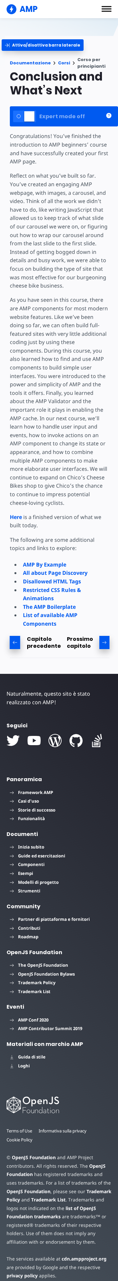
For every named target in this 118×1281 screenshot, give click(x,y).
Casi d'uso (28, 801)
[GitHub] (76, 740)
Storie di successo (36, 810)
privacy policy (22, 1275)
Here (16, 517)
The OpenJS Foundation (43, 965)
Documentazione (30, 63)
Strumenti (29, 891)
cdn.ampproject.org (84, 1259)
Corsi (64, 63)
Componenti (31, 864)
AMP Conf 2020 (33, 1020)
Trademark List (34, 991)
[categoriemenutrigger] (43, 45)
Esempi (25, 873)
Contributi (29, 928)
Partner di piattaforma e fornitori (54, 919)
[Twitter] (13, 740)
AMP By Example (44, 564)
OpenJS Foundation (34, 1157)
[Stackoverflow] (97, 740)
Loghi (24, 1066)
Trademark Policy (36, 983)
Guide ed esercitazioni (41, 856)
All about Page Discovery (55, 572)
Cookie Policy (19, 1140)
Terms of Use (19, 1131)
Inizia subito (31, 847)
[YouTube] (34, 740)
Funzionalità (31, 818)
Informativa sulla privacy (63, 1131)
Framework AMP (35, 792)
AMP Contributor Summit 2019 (50, 1028)
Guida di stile (32, 1057)
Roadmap (28, 937)
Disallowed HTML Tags (52, 581)
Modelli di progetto (38, 882)
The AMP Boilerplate (49, 606)
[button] (106, 9)
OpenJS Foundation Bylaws (46, 974)
